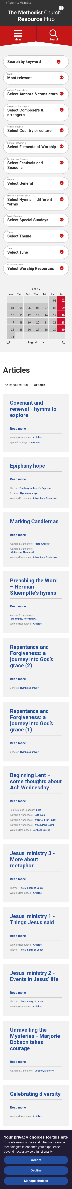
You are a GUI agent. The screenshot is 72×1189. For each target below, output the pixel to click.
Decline (36, 1170)
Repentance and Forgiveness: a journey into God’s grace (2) (31, 656)
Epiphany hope (27, 466)
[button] (18, 33)
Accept (36, 1160)
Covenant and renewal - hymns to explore (33, 409)
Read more (18, 428)
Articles (40, 385)
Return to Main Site (19, 2)
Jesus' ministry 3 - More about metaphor (32, 859)
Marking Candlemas (34, 521)
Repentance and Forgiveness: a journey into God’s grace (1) (31, 720)
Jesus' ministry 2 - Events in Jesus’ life (34, 976)
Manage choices (36, 1180)
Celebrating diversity (35, 1094)
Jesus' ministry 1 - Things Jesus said (32, 919)
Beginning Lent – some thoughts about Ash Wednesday (36, 781)
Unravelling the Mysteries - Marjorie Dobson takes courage (35, 1039)
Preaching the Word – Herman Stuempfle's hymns (34, 587)
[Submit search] (58, 62)
